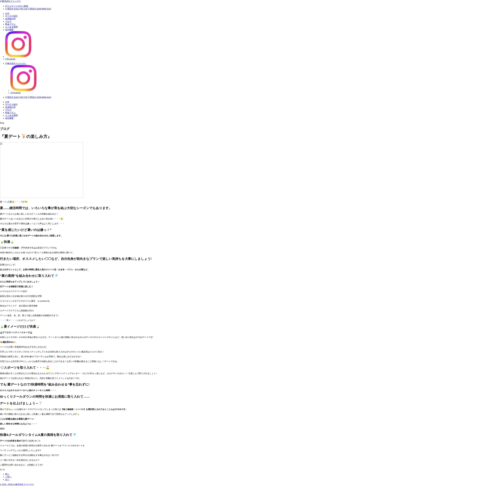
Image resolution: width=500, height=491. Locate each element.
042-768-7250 (21, 9)
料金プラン (10, 24)
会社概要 (9, 30)
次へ (7, 479)
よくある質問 (11, 27)
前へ (7, 474)
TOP (7, 13)
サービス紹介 (11, 16)
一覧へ (8, 477)
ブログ (8, 21)
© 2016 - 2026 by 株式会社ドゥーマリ (17, 484)
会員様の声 (10, 19)
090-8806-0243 (44, 9)
